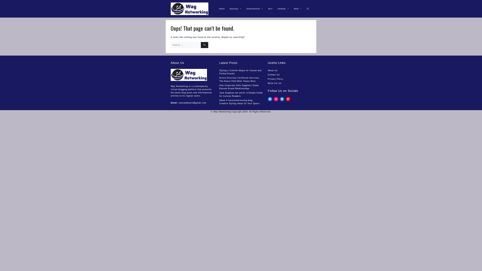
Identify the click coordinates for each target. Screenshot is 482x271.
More (296, 9)
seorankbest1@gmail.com (192, 103)
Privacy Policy (275, 79)
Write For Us (274, 83)
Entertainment (253, 9)
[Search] (204, 45)
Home (222, 9)
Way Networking (179, 86)
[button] (307, 9)
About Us (273, 70)
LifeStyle (282, 9)
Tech (270, 9)
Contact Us (274, 75)
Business (234, 9)
